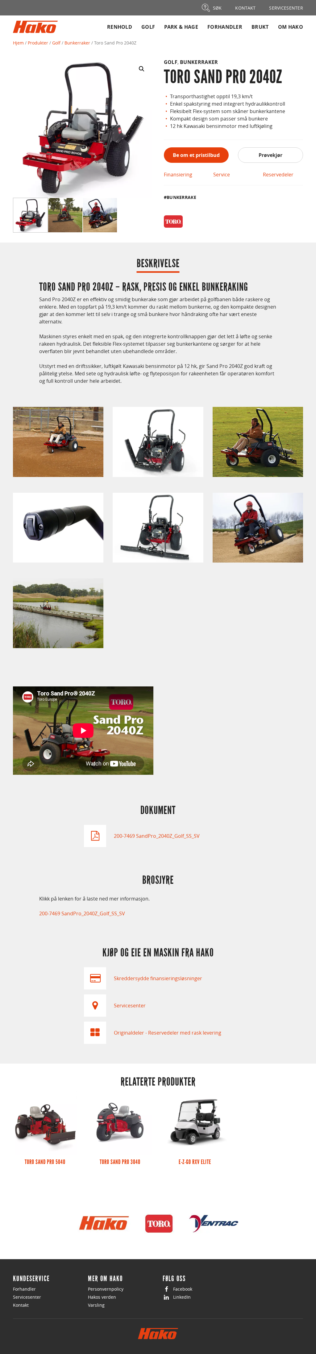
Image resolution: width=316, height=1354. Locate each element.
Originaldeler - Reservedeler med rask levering (167, 1032)
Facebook (182, 1289)
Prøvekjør (270, 155)
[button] (141, 68)
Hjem (18, 43)
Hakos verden (102, 1297)
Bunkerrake (181, 197)
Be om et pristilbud (196, 155)
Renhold (119, 26)
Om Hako (290, 26)
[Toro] (173, 221)
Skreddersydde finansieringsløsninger (158, 978)
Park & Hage (181, 26)
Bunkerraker (77, 43)
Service (221, 174)
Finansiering (178, 174)
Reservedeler (278, 174)
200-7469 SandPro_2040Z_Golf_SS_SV (157, 836)
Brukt (260, 26)
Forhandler (224, 26)
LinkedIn (182, 1297)
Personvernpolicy (105, 1289)
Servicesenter (130, 1005)
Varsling (96, 1305)
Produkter (38, 43)
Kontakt (21, 1305)
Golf (148, 26)
